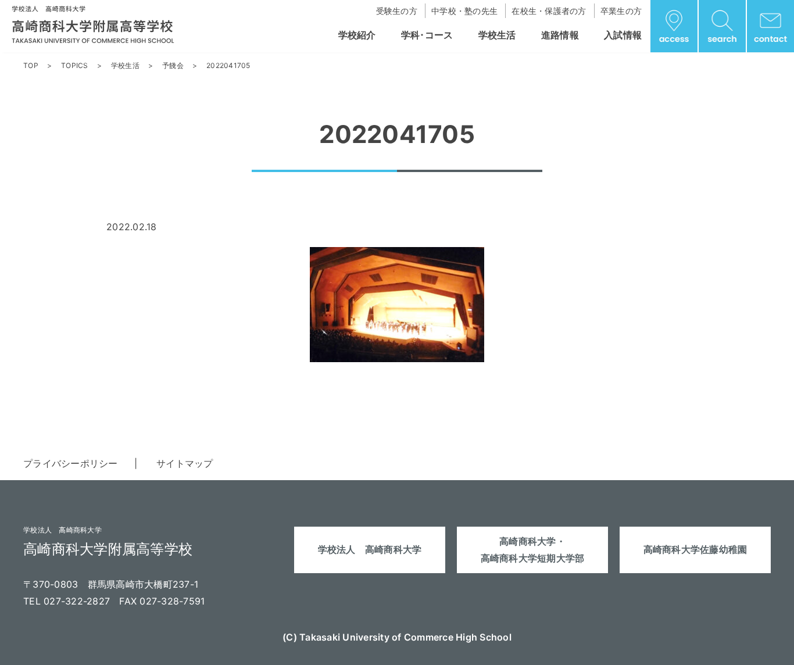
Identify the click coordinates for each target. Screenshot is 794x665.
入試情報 (623, 35)
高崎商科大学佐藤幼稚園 (695, 549)
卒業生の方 (621, 11)
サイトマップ (184, 463)
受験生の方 (396, 11)
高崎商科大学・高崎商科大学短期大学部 (533, 549)
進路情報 (560, 35)
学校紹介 (357, 35)
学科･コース (427, 35)
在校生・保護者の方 (549, 11)
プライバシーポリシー (70, 463)
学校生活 (497, 35)
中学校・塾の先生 (464, 11)
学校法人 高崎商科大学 (370, 549)
